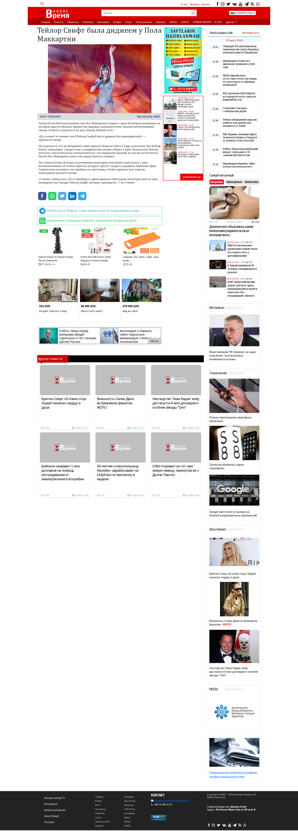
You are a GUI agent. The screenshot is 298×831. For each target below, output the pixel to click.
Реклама (194, 4)
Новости (58, 22)
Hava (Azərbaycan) (54, 810)
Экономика (103, 22)
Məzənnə (49, 822)
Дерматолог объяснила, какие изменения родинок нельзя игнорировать (231, 231)
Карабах (161, 22)
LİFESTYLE (129, 809)
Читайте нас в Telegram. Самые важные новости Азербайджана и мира (92, 210)
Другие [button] (230, 22)
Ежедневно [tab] (216, 182)
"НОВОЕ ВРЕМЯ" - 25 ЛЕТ (207, 22)
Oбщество (73, 22)
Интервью (129, 797)
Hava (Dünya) (51, 816)
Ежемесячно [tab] (251, 182)
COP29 (185, 22)
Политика (87, 22)
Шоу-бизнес (130, 801)
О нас (184, 4)
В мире (117, 22)
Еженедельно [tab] (234, 182)
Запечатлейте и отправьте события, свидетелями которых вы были (91, 220)
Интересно (100, 809)
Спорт (128, 22)
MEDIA (173, 22)
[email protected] (162, 800)
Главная (45, 22)
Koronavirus (50, 804)
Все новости (249, 33)
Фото (97, 805)
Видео (127, 817)
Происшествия (144, 22)
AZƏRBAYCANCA (245, 13)
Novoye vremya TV (54, 798)
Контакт (205, 4)
